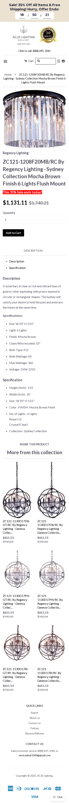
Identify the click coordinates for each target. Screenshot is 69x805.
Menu (5, 61)
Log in (58, 61)
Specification (17, 267)
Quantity (9, 212)
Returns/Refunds (34, 733)
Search (34, 712)
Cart (30, 60)
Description (33, 250)
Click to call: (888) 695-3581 (34, 50)
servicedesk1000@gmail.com (35, 755)
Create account (63, 61)
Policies (34, 728)
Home (8, 74)
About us (34, 717)
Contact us (34, 723)
